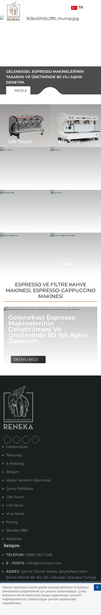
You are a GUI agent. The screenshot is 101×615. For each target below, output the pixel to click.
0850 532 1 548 (39, 555)
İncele (20, 90)
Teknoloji (14, 455)
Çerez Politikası (19, 488)
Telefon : (16, 555)
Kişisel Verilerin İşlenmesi (28, 480)
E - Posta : (16, 563)
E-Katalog (15, 463)
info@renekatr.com (44, 563)
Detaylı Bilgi (26, 359)
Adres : (14, 571)
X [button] (97, 587)
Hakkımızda (17, 447)
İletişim (12, 472)
